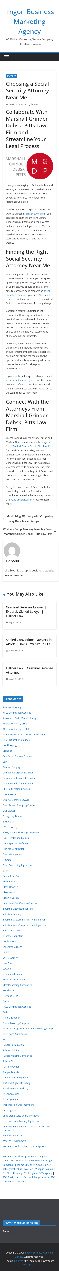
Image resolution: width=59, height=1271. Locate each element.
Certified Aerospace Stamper (18, 772)
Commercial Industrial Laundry (19, 778)
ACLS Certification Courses (17, 712)
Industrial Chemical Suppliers (18, 908)
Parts (5, 1012)
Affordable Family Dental (16, 729)
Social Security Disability (15, 1088)
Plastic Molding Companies (17, 1023)
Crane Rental (9, 794)
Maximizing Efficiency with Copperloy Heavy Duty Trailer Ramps (30, 519)
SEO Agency (45, 1173)
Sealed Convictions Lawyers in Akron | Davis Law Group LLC (29, 641)
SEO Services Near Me (23, 1160)
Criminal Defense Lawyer (16, 799)
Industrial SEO (47, 1177)
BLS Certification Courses (16, 739)
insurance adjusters (13, 935)
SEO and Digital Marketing (16, 1083)
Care (5, 761)
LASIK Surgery (10, 957)
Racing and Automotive (15, 1034)
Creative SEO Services (14, 1181)
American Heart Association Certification (24, 734)
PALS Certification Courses (17, 1006)
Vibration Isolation (12, 1135)
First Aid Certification (14, 848)
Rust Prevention (11, 1066)
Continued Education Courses (18, 783)
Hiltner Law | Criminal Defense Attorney (29, 670)
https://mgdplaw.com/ (22, 499)
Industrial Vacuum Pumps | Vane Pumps (24, 919)
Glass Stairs (9, 892)
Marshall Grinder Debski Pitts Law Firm (32, 446)
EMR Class (8, 821)
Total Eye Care (10, 1099)
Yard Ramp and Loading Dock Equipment (24, 1146)
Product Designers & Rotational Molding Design (28, 1028)
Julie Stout (34, 104)
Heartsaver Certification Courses (20, 903)
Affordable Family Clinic (15, 723)
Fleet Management (13, 854)
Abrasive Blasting (12, 707)
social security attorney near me (23, 380)
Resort (6, 1039)
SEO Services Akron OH (15, 1177)
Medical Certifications (14, 979)
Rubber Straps (10, 1061)
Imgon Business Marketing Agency (29, 21)
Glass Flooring (10, 886)
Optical (6, 1001)
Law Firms (11, 76)
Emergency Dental (12, 816)
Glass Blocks (9, 881)
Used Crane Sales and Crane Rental (21, 1115)
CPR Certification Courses (16, 788)
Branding (7, 750)
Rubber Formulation (13, 1044)
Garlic (6, 870)
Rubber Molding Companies (17, 1055)
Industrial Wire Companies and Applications (25, 925)
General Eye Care (12, 876)
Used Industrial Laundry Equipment (21, 1121)
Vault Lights (30, 1173)
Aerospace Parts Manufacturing (19, 718)
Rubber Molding (11, 1050)
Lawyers (7, 968)
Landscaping (9, 941)
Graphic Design (11, 897)
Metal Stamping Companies (17, 985)
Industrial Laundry (12, 914)
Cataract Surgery (11, 767)
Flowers (7, 859)
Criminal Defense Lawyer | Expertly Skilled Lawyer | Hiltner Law (26, 611)
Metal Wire (8, 990)
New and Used (10, 995)
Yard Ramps (21, 1156)
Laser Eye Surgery (12, 946)
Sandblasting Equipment (15, 1077)
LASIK (6, 952)
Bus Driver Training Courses (17, 756)
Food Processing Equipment (17, 865)
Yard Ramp (8, 1156)
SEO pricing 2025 (34, 1164)
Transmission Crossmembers (18, 1104)
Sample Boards (11, 1072)
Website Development (14, 1140)
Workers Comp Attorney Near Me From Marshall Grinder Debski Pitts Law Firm (27, 531)
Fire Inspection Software (16, 843)
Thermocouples (11, 1093)
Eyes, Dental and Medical (16, 837)
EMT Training (10, 827)
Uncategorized (10, 1110)
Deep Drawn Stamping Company (20, 805)
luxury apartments (12, 974)
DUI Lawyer (9, 810)
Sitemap (7, 1231)
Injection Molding (12, 930)
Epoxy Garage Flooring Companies (21, 832)
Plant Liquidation (11, 1017)
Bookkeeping (10, 745)
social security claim (35, 213)
